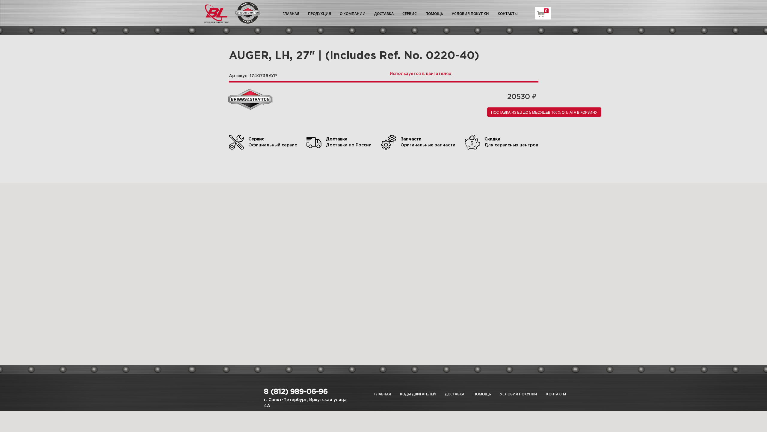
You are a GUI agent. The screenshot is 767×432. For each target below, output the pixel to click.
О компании (353, 13)
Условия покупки (470, 13)
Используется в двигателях (420, 74)
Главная (291, 13)
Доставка (384, 13)
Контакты (508, 13)
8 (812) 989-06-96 (296, 391)
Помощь (434, 13)
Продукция (319, 13)
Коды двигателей (418, 394)
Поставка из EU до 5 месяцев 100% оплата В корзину (544, 112)
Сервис (409, 13)
